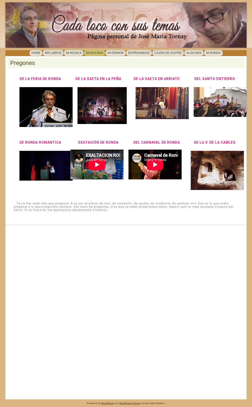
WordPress (107, 403)
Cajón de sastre (168, 53)
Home (36, 53)
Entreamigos (139, 53)
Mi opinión (116, 53)
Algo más (194, 53)
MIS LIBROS (53, 53)
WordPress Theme (129, 403)
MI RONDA (213, 53)
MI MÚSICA (73, 53)
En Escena (94, 53)
